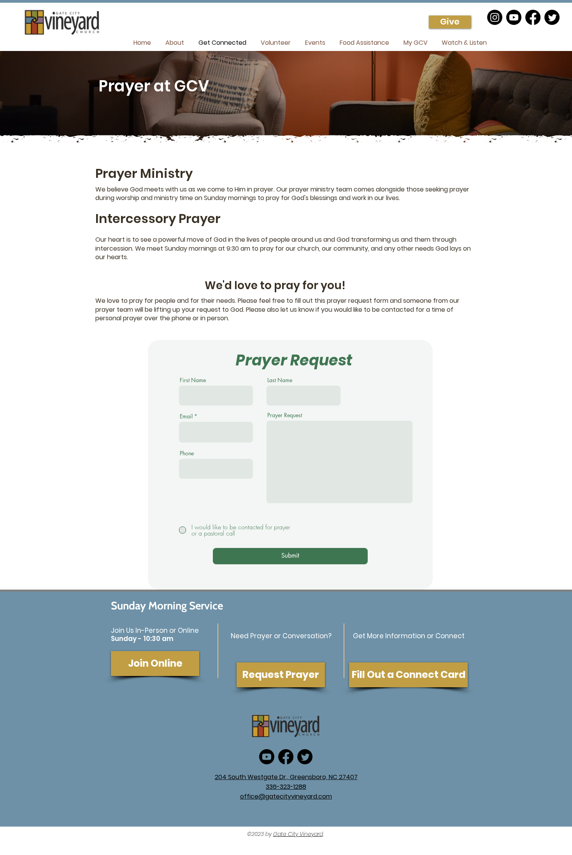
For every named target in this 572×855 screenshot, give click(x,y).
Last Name (279, 380)
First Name (193, 380)
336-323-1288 (286, 786)
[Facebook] (532, 17)
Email (186, 416)
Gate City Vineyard (298, 834)
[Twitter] (552, 17)
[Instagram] (494, 17)
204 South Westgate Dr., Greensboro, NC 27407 (286, 776)
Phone (187, 453)
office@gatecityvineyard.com (286, 796)
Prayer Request (284, 415)
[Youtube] (513, 17)
